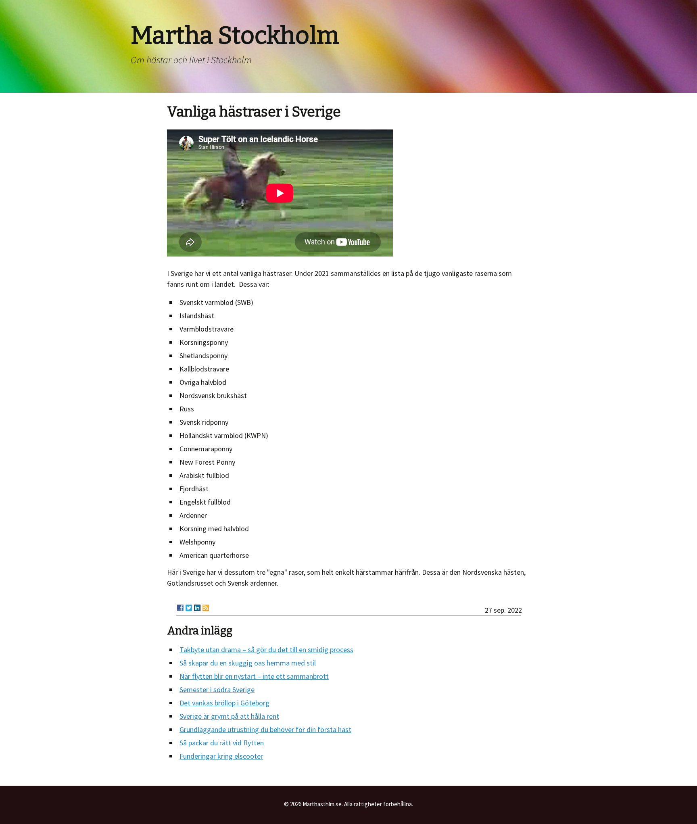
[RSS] (205, 608)
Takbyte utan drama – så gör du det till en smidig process (266, 649)
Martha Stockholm (235, 35)
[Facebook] (180, 608)
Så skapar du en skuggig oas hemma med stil (247, 663)
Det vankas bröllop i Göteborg (224, 702)
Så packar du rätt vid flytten (221, 742)
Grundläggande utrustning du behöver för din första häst (265, 729)
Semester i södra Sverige (217, 689)
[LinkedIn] (197, 608)
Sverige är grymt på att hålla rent (229, 716)
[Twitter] (189, 608)
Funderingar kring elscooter (221, 756)
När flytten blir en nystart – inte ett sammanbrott (254, 676)
